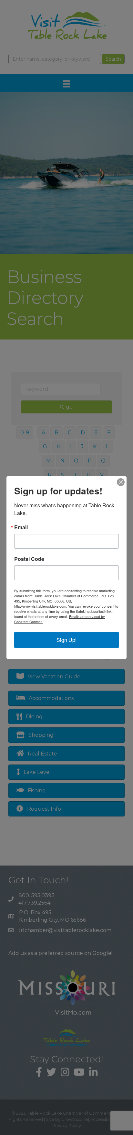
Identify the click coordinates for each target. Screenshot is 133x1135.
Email (21, 527)
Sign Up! (66, 640)
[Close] (121, 482)
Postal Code (29, 559)
